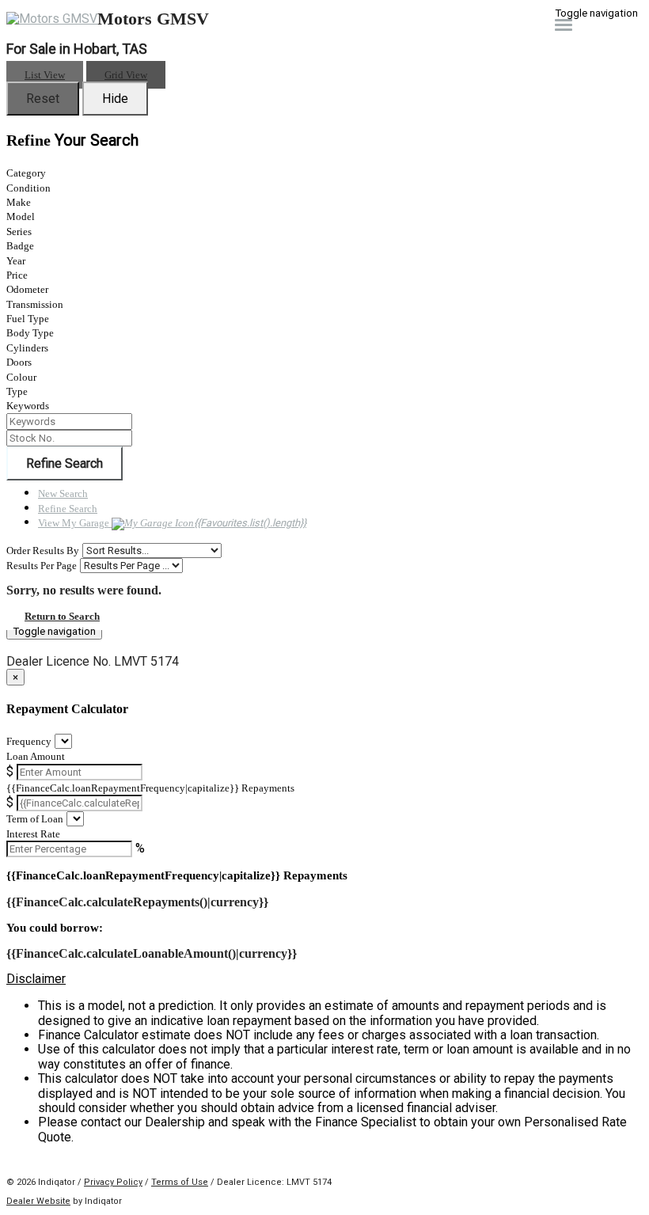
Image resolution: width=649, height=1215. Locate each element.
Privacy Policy (113, 1182)
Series (19, 231)
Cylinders (27, 348)
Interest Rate (33, 834)
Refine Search (64, 463)
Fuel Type (27, 319)
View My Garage (172, 523)
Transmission (34, 304)
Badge (20, 246)
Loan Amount (35, 756)
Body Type (30, 333)
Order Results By (42, 550)
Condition (28, 188)
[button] (324, 979)
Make (18, 202)
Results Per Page (41, 565)
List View (45, 75)
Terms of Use (179, 1182)
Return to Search (62, 616)
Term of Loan (34, 819)
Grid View (125, 75)
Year (15, 261)
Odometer (27, 289)
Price (17, 275)
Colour (21, 377)
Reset (42, 98)
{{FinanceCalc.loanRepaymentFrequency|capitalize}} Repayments (150, 788)
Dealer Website (38, 1201)
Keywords (27, 406)
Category (26, 173)
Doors (19, 362)
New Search (63, 493)
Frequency (28, 741)
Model (20, 216)
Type (17, 391)
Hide (115, 98)
